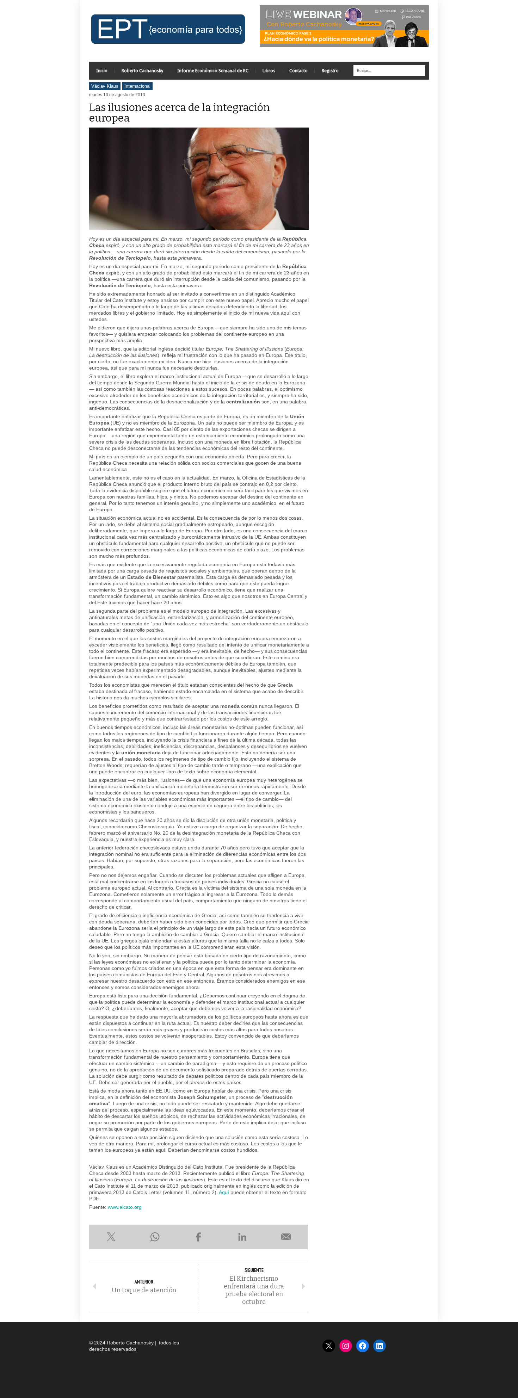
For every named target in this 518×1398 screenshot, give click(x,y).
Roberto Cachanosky (142, 70)
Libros (269, 70)
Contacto (298, 70)
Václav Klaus (104, 86)
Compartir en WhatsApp (155, 1237)
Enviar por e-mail (286, 1237)
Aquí (224, 1192)
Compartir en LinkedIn (242, 1237)
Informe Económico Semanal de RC (212, 70)
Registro (330, 70)
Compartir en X (111, 1237)
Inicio (101, 70)
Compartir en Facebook (198, 1237)
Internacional (137, 86)
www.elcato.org (125, 1207)
